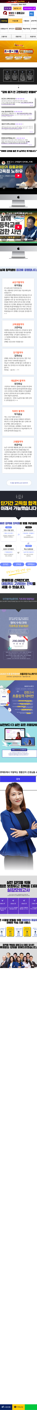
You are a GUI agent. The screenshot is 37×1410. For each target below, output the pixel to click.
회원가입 (16, 8)
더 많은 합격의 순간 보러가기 (19, 483)
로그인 (6, 8)
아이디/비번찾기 (28, 8)
